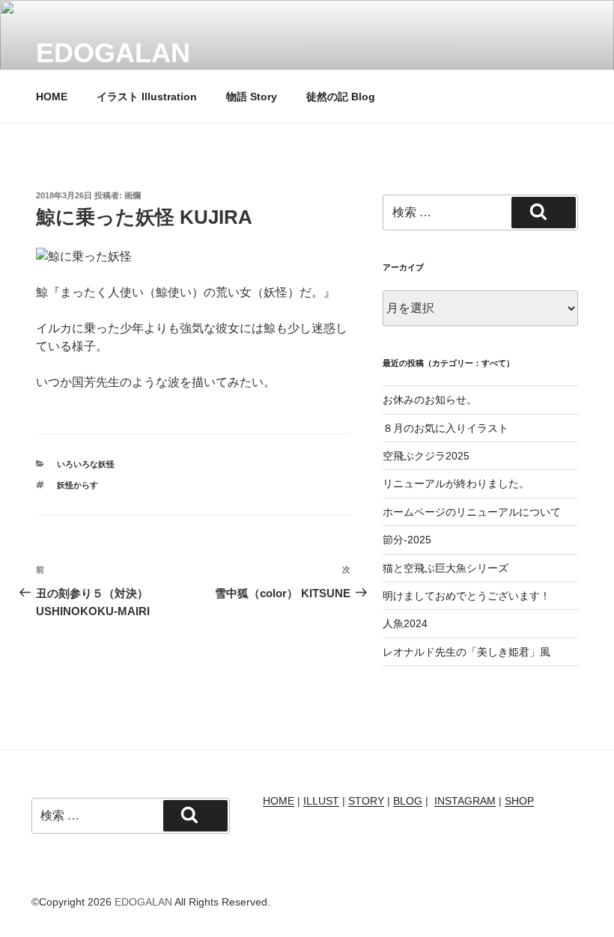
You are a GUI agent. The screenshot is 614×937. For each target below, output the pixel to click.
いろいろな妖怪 (86, 464)
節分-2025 (407, 540)
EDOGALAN (113, 52)
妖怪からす (77, 484)
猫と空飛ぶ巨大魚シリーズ (445, 568)
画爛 (132, 195)
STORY (366, 801)
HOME (51, 97)
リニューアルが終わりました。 (456, 483)
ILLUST (321, 801)
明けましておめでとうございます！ (466, 596)
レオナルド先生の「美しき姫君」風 (466, 652)
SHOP (519, 801)
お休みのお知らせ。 (430, 400)
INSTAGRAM (465, 801)
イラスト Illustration (147, 97)
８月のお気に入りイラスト (445, 428)
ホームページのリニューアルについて (472, 512)
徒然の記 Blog (340, 97)
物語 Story (251, 97)
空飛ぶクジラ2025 (426, 456)
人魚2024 (405, 623)
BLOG (407, 801)
